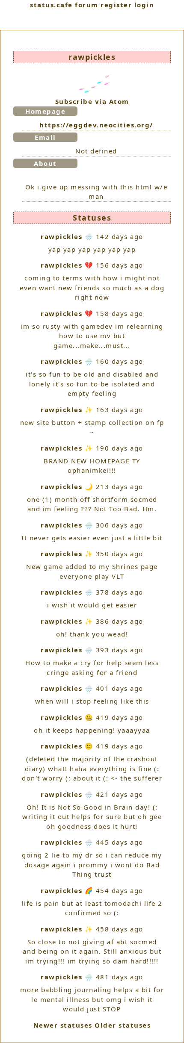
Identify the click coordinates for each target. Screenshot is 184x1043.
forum (86, 4)
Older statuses (123, 1025)
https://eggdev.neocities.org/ (96, 125)
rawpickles (61, 236)
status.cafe (51, 4)
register (116, 4)
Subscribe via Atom (92, 101)
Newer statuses (62, 1025)
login (144, 4)
